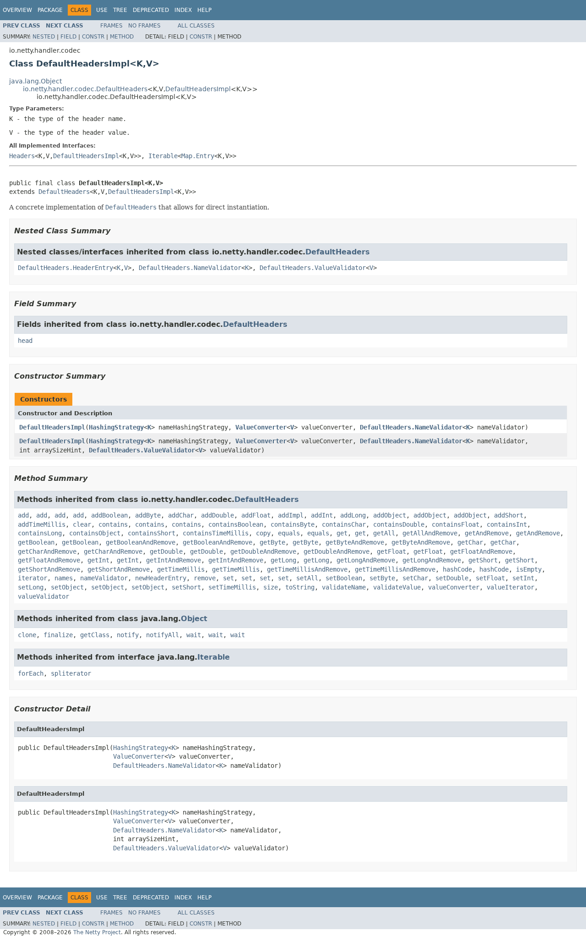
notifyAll (162, 635)
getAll (384, 533)
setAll (307, 578)
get (341, 533)
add (23, 515)
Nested (44, 36)
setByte (382, 578)
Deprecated (151, 10)
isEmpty (529, 569)
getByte (272, 542)
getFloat (391, 551)
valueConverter (453, 587)
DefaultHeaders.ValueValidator (313, 267)
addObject (389, 515)
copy (263, 533)
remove (205, 578)
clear (82, 524)
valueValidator (43, 596)
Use (102, 10)
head (25, 340)
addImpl (291, 515)
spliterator (71, 673)
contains (113, 524)
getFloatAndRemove (481, 551)
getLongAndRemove (365, 560)
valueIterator (510, 587)
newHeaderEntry (160, 578)
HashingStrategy (116, 427)
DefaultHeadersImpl (198, 89)
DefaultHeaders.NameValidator (190, 267)
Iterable (163, 156)
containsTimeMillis (216, 533)
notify (128, 635)
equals (289, 533)
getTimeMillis (181, 569)
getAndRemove (487, 533)
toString (300, 587)
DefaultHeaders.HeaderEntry (65, 267)
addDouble (217, 515)
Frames (111, 25)
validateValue (397, 587)
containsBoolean (235, 524)
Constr (93, 36)
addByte (148, 515)
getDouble (166, 551)
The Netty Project (97, 932)
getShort (483, 560)
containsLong (40, 533)
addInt (322, 515)
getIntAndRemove (173, 560)
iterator (32, 578)
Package (50, 10)
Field (68, 36)
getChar (470, 542)
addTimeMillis (41, 524)
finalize (58, 635)
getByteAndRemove (355, 542)
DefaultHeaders (64, 191)
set (228, 578)
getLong (283, 560)
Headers (22, 156)
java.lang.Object (35, 81)
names (63, 578)
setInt (523, 578)
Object (194, 618)
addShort (508, 515)
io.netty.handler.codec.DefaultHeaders (85, 89)
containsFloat (455, 524)
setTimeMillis (232, 587)
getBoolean (36, 542)
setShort (186, 587)
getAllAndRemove (429, 533)
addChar (181, 515)
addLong (353, 515)
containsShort (151, 533)
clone (27, 635)
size (270, 587)
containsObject (94, 533)
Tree (120, 10)
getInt (98, 560)
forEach (30, 673)
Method (122, 36)
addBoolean (109, 515)
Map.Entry (197, 156)
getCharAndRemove (47, 551)
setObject (67, 587)
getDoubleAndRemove (263, 551)
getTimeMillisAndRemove (307, 569)
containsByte (293, 524)
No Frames (144, 25)
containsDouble (398, 524)
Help (204, 10)
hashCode (457, 569)
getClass (94, 635)
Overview (17, 10)
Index (183, 10)
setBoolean (344, 578)
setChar (415, 578)
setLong (30, 587)
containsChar (344, 524)
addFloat (256, 515)
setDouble (451, 578)
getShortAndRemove (49, 569)
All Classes (196, 25)
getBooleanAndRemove (140, 542)
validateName (344, 587)
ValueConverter (261, 427)
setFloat (490, 578)
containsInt (507, 524)
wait (193, 635)
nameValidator (104, 578)
